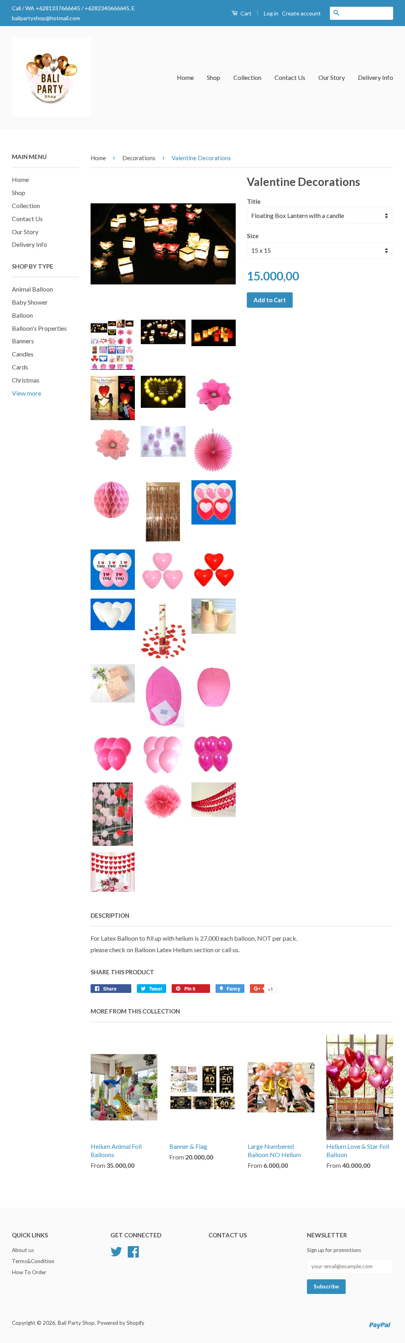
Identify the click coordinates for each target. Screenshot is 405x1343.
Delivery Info (375, 77)
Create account (301, 13)
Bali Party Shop (76, 1323)
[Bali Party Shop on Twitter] (116, 1251)
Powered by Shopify (120, 1323)
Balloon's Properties (39, 328)
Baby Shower (30, 302)
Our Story (331, 77)
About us (23, 1250)
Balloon (22, 315)
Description (110, 915)
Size (253, 235)
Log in (271, 13)
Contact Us (289, 77)
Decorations (138, 157)
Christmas (26, 380)
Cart (245, 13)
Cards (20, 367)
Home (185, 77)
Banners (23, 341)
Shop (213, 77)
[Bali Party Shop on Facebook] (133, 1251)
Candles (23, 354)
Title (254, 201)
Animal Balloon (32, 289)
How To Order (29, 1272)
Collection (247, 77)
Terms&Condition (33, 1261)
